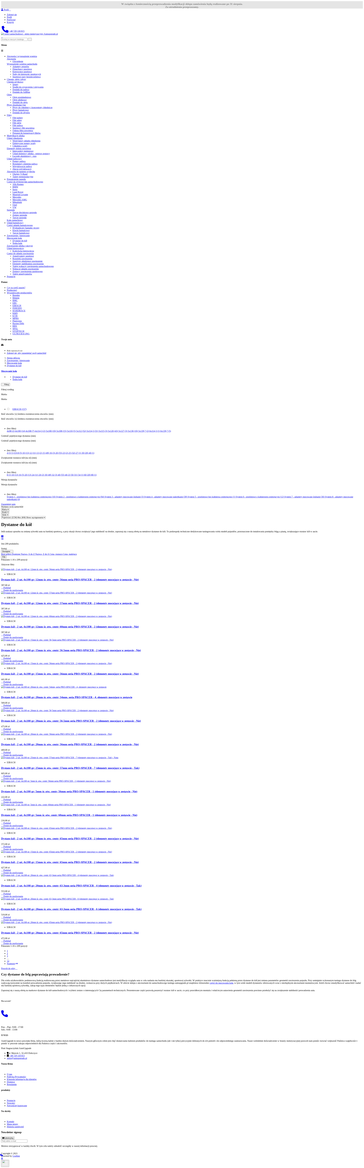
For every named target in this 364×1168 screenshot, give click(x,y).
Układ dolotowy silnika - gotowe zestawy (31, 153)
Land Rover (18, 192)
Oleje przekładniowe (22, 97)
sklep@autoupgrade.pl (17, 1058)
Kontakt (10, 1121)
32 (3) (55, 475)
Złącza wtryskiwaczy (22, 169)
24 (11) (35, 475)
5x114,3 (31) (93, 431)
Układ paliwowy (14, 159)
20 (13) (28, 475)
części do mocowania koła (221, 983)
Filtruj (5, 384)
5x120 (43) (113, 431)
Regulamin (12, 1084)
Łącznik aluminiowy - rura (24, 156)
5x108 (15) (61, 431)
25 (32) (72, 453)
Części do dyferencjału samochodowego (25, 182)
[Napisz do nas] (1, 31)
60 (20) (87, 475)
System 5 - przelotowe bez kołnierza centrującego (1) (212, 497)
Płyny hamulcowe (21, 110)
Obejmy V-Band (20, 174)
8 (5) (20, 453)
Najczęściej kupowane (17, 1105)
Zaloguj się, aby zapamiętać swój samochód (26, 353)
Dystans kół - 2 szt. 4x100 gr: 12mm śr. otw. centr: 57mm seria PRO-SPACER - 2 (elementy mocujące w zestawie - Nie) (70, 603)
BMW (15, 187)
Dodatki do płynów (21, 112)
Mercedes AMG (20, 199)
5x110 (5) (71, 431)
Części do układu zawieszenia (20, 253)
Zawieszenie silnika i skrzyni (20, 246)
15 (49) (46, 453)
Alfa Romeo (18, 184)
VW (14, 207)
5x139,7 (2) (143, 431)
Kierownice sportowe (22, 71)
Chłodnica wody (20, 146)
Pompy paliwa (19, 161)
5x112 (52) (81, 431)
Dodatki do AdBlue (21, 92)
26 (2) (42, 475)
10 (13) (26, 453)
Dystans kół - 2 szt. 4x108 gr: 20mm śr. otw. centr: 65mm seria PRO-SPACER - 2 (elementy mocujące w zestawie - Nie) (70, 932)
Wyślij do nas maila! (10, 1006)
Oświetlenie (18, 61)
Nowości (11, 1103)
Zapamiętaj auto (8, 504)
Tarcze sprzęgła (19, 217)
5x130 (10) (133, 431)
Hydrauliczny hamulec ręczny (26, 228)
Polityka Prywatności (16, 1077)
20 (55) (59, 453)
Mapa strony (12, 1124)
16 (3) (53, 453)
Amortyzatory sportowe (23, 256)
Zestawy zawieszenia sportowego (28, 271)
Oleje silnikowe (20, 100)
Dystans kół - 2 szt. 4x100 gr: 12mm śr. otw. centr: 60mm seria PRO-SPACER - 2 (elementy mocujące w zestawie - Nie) (70, 626)
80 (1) (94, 475)
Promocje (11, 1100)
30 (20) (85, 453)
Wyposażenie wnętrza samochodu (22, 64)
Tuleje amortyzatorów (22, 274)
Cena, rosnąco (56, 554)
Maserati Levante (20, 194)
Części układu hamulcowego (20, 225)
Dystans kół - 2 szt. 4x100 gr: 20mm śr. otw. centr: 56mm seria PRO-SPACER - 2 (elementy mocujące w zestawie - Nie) (70, 744)
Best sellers (6, 554)
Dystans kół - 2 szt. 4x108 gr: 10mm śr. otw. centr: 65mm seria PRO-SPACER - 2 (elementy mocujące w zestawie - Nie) (70, 838)
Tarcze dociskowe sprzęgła (25, 212)
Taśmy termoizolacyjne (23, 176)
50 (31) (74, 475)
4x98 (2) (11, 431)
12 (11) (33, 453)
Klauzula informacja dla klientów (22, 1079)
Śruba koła (17, 243)
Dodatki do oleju (20, 102)
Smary (15, 84)
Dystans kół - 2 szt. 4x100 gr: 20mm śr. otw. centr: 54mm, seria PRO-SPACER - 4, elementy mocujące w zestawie (66, 697)
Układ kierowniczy (15, 248)
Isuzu (15, 189)
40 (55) (61, 475)
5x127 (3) (123, 431)
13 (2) (40, 453)
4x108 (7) (30, 431)
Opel (15, 205)
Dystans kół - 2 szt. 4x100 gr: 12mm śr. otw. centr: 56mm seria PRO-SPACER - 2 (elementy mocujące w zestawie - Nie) (70, 579)
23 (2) (66, 453)
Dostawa (11, 1082)
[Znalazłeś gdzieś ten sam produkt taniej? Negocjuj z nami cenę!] (1, 1155)
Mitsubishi (17, 202)
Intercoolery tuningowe (23, 151)
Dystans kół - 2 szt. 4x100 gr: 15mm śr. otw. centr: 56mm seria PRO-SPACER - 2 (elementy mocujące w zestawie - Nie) (70, 673)
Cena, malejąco (70, 554)
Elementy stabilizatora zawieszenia (28, 264)
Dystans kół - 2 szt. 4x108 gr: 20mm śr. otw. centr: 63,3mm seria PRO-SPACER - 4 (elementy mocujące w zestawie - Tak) (71, 885)
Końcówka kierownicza (23, 251)
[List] (2, 539)
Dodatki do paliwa (21, 89)
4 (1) (9, 453)
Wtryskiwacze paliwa (22, 166)
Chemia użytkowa (15, 82)
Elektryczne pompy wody (24, 143)
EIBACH (20, 409)
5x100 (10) (51, 431)
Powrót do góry (9, 968)
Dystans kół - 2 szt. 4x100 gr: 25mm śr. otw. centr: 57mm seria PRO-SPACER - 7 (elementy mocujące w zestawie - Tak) (70, 767)
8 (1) (9, 475)
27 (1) (79, 453)
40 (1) (91, 453)
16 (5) (22, 475)
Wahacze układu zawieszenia (26, 269)
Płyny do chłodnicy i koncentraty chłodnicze (32, 107)
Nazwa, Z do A (42, 554)
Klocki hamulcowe (21, 230)
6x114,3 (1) (154, 431)
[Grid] (2, 536)
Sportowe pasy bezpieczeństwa (27, 77)
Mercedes (17, 197)
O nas (9, 1074)
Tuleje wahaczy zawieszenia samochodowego (33, 266)
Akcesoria (11, 59)
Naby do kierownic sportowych (27, 74)
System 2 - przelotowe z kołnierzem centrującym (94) (80, 497)
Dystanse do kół (20, 240)
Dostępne (7, 551)
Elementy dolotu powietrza (19, 148)
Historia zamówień (15, 1126)
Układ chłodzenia (15, 138)
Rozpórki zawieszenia (22, 258)
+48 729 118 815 (16, 31)
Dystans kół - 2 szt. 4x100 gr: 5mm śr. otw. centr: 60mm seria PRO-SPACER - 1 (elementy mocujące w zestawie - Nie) (69, 815)
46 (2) (68, 475)
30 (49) (48, 475)
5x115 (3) (103, 431)
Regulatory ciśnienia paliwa (25, 164)
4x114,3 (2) (40, 431)
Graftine (16, 1156)
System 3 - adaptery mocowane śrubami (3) (124, 497)
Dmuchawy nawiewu (22, 69)
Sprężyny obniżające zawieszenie (28, 261)
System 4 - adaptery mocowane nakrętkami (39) (166, 497)
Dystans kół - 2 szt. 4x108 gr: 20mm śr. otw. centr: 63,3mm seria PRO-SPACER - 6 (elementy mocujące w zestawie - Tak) (71, 909)
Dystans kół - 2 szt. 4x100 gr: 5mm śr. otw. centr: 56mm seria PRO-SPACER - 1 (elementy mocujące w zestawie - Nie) (69, 791)
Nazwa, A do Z (28, 554)
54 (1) (81, 475)
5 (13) (15, 453)
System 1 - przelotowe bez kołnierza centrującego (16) (31, 497)
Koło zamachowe (15, 220)
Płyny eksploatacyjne (16, 105)
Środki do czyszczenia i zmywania (28, 87)
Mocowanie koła (14, 238)
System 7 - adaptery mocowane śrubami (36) (304, 497)
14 (8, 961)
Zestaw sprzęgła (20, 215)
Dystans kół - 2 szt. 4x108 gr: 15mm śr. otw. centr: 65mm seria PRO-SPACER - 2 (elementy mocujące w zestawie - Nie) (70, 862)
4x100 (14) (20, 431)
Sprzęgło (11, 210)
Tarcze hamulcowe (21, 233)
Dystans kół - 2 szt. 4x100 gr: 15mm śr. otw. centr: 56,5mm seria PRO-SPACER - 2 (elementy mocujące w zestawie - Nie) (71, 650)
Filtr (3, 557)
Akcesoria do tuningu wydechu (21, 171)
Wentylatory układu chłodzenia (26, 141)
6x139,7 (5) (165, 431)
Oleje (9, 94)
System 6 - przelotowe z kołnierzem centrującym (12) (260, 497)
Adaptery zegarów (21, 66)
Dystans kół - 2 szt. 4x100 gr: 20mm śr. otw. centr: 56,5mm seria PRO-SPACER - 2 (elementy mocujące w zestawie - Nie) (71, 720)
